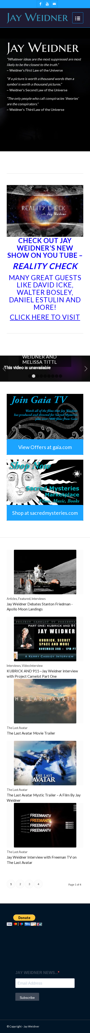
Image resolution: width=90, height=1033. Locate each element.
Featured (24, 599)
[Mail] (54, 3)
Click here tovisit (45, 317)
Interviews (39, 599)
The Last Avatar (17, 728)
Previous (4, 369)
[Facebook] (40, 3)
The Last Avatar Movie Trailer (31, 733)
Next (86, 369)
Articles (12, 599)
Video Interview (32, 666)
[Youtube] (47, 3)
